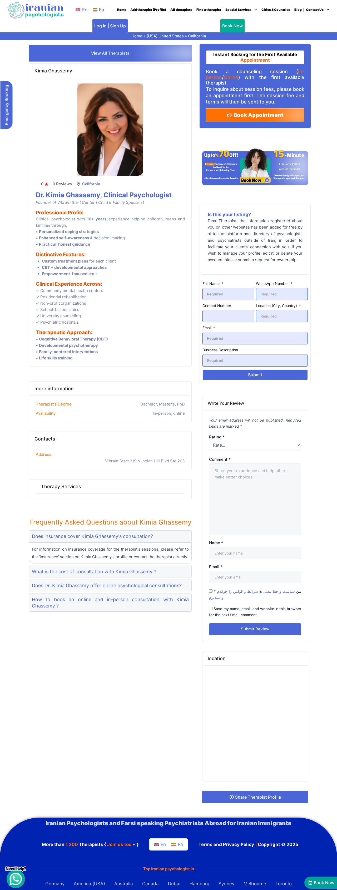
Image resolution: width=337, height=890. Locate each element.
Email (207, 327)
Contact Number (216, 305)
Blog (298, 10)
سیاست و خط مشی (279, 591)
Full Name (211, 283)
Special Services (238, 10)
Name (216, 542)
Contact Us (315, 10)
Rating (217, 436)
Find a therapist (208, 10)
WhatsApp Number (273, 283)
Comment (220, 459)
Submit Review (255, 628)
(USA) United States (165, 35)
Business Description (220, 350)
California (197, 35)
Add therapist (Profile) (148, 10)
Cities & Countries (275, 10)
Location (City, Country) (277, 305)
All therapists (181, 10)
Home (121, 10)
